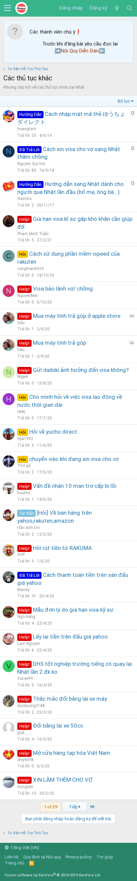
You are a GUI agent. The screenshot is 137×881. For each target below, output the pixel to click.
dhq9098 (25, 759)
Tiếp (74, 806)
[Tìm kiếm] (129, 8)
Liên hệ (11, 856)
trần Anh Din (28, 527)
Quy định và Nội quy (42, 856)
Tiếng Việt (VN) (24, 847)
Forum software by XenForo (53, 875)
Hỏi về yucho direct (53, 431)
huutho (23, 492)
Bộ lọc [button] (124, 101)
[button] (7, 8)
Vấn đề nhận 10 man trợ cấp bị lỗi (74, 486)
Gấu (21, 322)
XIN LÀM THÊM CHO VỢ (62, 779)
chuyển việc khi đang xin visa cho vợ (74, 459)
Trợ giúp (104, 856)
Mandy (23, 589)
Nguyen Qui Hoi (31, 163)
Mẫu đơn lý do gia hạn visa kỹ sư (73, 609)
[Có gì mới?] (116, 8)
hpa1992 (25, 438)
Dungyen (25, 786)
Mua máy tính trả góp (59, 342)
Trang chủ (14, 862)
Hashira (24, 198)
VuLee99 (25, 678)
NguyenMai (27, 295)
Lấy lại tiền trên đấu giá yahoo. (71, 636)
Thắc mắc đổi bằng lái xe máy (70, 698)
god (20, 732)
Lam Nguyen (28, 643)
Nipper (22, 376)
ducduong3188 (31, 705)
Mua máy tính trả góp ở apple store (76, 315)
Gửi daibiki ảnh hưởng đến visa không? (81, 370)
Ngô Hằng (26, 616)
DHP (21, 554)
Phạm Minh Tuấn (33, 233)
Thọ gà (24, 465)
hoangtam (26, 129)
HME (21, 411)
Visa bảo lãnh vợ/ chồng (63, 288)
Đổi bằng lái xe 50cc (58, 725)
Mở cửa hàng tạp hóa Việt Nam (71, 752)
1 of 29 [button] (50, 806)
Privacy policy (78, 856)
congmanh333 (30, 268)
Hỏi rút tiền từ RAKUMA (62, 548)
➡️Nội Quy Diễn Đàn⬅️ (80, 51)
